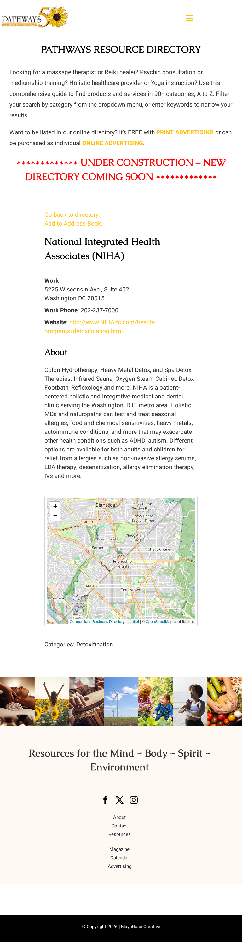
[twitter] (120, 800)
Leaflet (133, 621)
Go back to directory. (72, 214)
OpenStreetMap (159, 621)
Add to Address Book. (73, 223)
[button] (121, 554)
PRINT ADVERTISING (185, 132)
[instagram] (134, 800)
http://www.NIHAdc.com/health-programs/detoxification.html (99, 327)
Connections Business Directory (97, 621)
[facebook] (105, 800)
